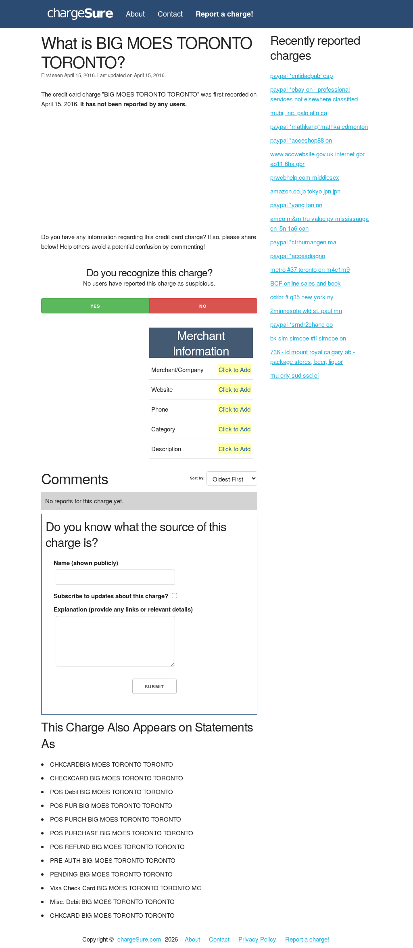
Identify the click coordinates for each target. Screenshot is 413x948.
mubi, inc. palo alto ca (298, 112)
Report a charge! (307, 939)
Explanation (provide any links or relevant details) (123, 609)
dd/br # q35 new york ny (302, 296)
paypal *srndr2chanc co (301, 324)
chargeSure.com (139, 939)
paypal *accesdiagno (297, 255)
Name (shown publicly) (86, 562)
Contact (170, 13)
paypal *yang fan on (296, 204)
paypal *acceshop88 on (301, 140)
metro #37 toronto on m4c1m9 (310, 269)
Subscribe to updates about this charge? (111, 595)
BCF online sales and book (305, 283)
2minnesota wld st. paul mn (306, 310)
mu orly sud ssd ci (294, 375)
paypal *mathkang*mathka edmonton (319, 126)
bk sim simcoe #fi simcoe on (308, 338)
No (203, 306)
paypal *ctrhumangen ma (303, 242)
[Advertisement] (149, 175)
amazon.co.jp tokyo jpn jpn (305, 191)
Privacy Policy (257, 939)
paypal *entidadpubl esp (301, 75)
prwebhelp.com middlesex (304, 177)
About (135, 13)
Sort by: (197, 478)
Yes (95, 306)
